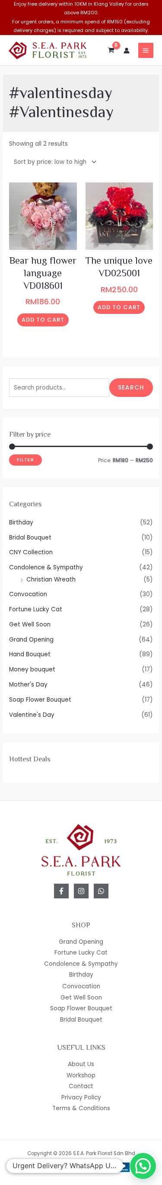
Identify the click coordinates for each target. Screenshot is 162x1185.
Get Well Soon (30, 624)
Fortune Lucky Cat (35, 609)
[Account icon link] (127, 51)
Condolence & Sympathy (46, 567)
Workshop (81, 1075)
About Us (81, 1064)
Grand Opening (31, 640)
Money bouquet (32, 669)
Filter (25, 460)
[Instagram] (81, 891)
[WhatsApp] (101, 891)
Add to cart (43, 320)
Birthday (21, 522)
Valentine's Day (31, 715)
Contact (81, 1086)
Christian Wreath (51, 579)
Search (131, 387)
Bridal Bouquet (30, 537)
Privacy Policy (81, 1097)
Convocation (28, 594)
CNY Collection (31, 552)
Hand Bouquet (30, 654)
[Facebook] (61, 891)
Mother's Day (28, 684)
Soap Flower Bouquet (40, 700)
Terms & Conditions (81, 1108)
